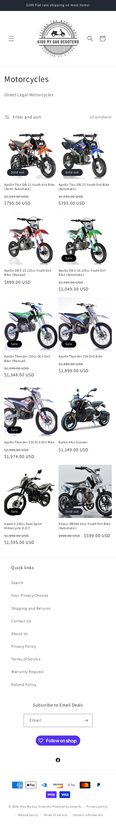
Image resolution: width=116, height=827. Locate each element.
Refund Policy (23, 684)
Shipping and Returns (31, 608)
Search (17, 582)
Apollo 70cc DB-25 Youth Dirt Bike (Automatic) (84, 186)
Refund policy (28, 815)
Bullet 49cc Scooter (73, 442)
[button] (11, 38)
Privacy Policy (23, 646)
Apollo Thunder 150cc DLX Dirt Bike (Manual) (27, 358)
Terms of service (55, 815)
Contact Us (21, 620)
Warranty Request (27, 671)
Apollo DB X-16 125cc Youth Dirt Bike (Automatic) (82, 272)
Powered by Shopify (66, 806)
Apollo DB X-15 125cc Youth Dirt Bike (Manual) (28, 272)
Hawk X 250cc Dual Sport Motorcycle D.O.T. (23, 526)
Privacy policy (96, 806)
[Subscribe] (86, 720)
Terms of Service (26, 658)
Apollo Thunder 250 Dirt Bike (80, 356)
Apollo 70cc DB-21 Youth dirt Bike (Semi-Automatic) (29, 186)
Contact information (88, 815)
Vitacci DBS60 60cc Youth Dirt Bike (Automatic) (84, 526)
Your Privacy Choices (29, 595)
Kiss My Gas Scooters (36, 806)
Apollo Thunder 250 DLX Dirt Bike (29, 442)
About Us (19, 633)
